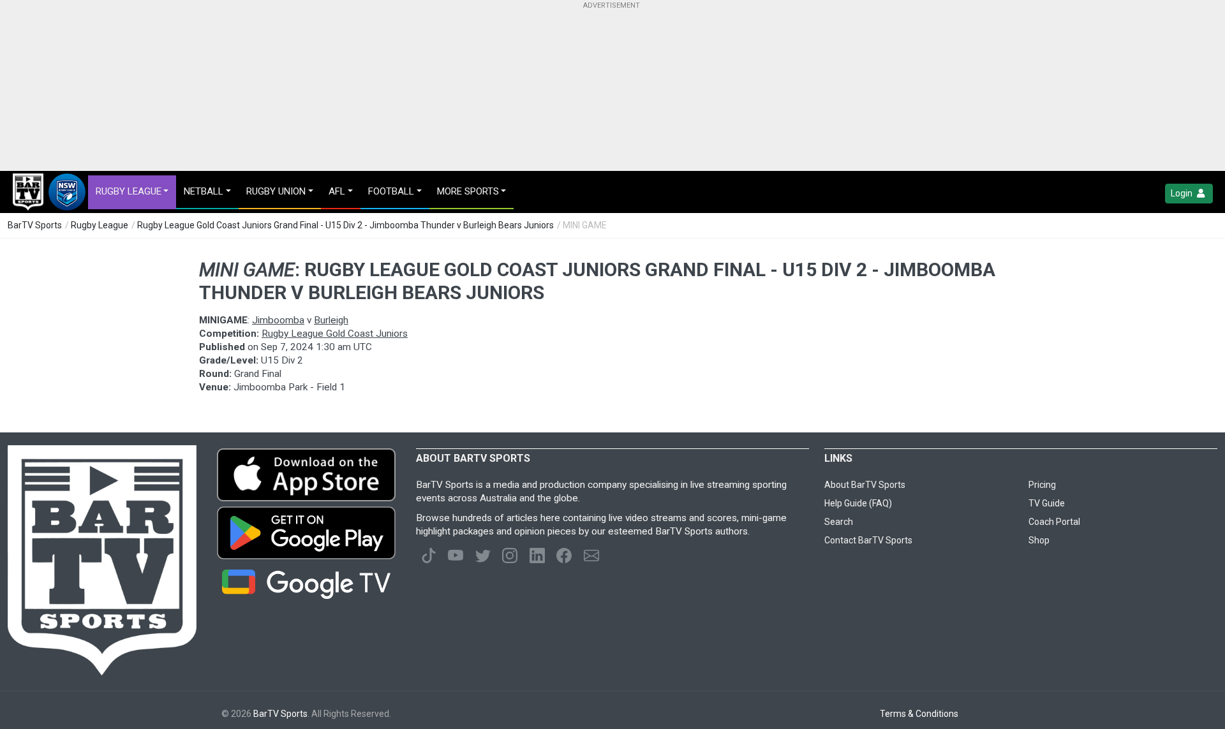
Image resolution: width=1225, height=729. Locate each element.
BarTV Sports (35, 225)
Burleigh (331, 320)
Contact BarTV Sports (868, 540)
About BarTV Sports (864, 485)
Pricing (1042, 485)
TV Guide (1046, 503)
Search (838, 522)
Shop (1039, 540)
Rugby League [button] (128, 191)
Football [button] (391, 191)
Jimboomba (278, 320)
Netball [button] (203, 191)
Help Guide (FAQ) (858, 503)
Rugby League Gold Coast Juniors (335, 333)
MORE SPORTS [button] (468, 191)
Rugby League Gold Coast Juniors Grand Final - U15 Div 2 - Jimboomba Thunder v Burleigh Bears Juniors (345, 225)
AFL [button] (337, 191)
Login (1182, 193)
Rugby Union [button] (276, 191)
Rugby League (99, 225)
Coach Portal (1054, 522)
